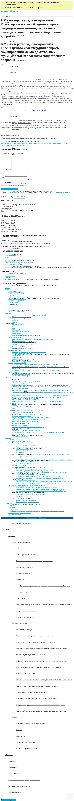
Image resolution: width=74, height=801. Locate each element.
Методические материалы (17, 299)
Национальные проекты (16, 292)
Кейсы (10, 91)
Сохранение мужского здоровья (23, 223)
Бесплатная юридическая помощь (27, 748)
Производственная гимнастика (22, 210)
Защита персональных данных (26, 742)
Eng (36, 8)
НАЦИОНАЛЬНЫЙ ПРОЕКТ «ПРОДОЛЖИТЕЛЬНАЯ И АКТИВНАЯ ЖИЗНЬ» (36, 298)
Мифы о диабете (18, 254)
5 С (9, 306)
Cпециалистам (9, 323)
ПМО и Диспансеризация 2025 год (23, 383)
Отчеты (14, 405)
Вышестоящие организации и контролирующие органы (34, 561)
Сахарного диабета (18, 324)
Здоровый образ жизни (16, 337)
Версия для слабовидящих (13, 8)
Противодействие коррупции (25, 617)
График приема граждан (24, 630)
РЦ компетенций (10, 291)
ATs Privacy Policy (18, 196)
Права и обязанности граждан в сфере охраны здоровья (35, 636)
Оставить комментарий (32, 141)
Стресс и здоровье (18, 346)
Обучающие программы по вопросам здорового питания (31, 418)
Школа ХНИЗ (16, 333)
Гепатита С (16, 330)
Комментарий (6, 170)
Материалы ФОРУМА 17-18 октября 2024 (26, 381)
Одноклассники (32, 518)
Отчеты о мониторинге (24, 423)
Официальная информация (21, 542)
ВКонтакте (42, 518)
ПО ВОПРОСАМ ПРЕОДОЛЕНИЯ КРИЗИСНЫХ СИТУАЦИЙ (27, 315)
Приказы (15, 408)
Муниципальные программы (21, 523)
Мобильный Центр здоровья (21, 317)
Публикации (12, 379)
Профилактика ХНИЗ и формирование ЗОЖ (26, 504)
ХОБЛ (14, 328)
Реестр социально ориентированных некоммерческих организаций (34, 285)
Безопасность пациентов (20, 332)
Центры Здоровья (14, 372)
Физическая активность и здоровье (24, 343)
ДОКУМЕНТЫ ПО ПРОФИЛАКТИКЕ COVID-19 (27, 414)
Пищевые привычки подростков (22, 242)
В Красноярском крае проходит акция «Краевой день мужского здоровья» (25, 143)
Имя (2, 173)
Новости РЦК (12, 41)
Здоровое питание (18, 198)
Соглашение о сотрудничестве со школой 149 (27, 410)
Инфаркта (15, 135)
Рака (13, 148)
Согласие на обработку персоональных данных (20, 263)
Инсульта (15, 321)
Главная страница (10, 255)
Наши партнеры (21, 736)
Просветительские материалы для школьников (24, 780)
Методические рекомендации (18, 425)
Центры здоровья (18, 434)
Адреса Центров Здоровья (21, 310)
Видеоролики (12, 767)
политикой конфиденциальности (59, 192)
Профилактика (13, 317)
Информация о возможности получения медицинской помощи (37, 698)
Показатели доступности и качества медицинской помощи (35, 642)
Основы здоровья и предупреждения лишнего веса (29, 235)
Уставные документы (23, 573)
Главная (7, 16)
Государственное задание (24, 567)
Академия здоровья (14, 229)
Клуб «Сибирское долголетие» (22, 335)
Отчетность (12, 304)
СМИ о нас (12, 761)
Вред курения (16, 248)
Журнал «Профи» (17, 423)
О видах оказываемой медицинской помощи (30, 692)
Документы (12, 411)
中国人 (42, 8)
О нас (18, 548)
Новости (11, 141)
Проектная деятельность (16, 308)
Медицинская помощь (19, 623)
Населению (8, 313)
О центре (11, 536)
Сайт (2, 178)
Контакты (8, 529)
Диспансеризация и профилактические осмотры (28, 492)
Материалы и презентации (17, 60)
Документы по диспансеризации (22, 412)
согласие (10, 192)
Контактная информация (16, 312)
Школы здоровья (14, 774)
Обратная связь (10, 261)
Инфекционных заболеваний (21, 319)
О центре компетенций (16, 35)
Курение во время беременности (23, 260)
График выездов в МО (15, 302)
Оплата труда (24, 598)
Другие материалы (14, 792)
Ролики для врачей (18, 385)
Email (2, 175)
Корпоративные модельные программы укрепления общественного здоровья (38, 432)
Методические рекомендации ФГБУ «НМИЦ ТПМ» (28, 419)
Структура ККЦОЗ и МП (28, 555)
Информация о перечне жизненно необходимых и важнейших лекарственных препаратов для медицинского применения (41, 473)
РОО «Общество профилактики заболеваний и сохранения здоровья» (35, 279)
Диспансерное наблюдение (21, 429)
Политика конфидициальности (15, 264)
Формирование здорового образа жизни (25, 399)
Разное (14, 717)
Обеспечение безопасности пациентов (25, 421)
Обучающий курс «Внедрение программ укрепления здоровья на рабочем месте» (39, 404)
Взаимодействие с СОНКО (17, 273)
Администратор (19, 141)
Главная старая (10, 276)
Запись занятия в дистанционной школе (25, 361)
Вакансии (19, 730)
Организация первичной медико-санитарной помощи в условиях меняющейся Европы (40, 390)
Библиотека (9, 755)
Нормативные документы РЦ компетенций (22, 297)
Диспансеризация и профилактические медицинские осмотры (32, 339)
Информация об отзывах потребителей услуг (31, 723)
